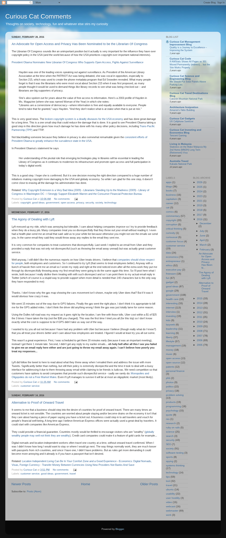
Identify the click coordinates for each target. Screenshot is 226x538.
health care (172, 299)
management (173, 345)
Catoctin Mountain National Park (186, 98)
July (202, 231)
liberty (169, 337)
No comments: (62, 199)
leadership (172, 329)
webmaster (172, 510)
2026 (200, 182)
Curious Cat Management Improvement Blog (185, 43)
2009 (200, 326)
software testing (175, 452)
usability (170, 493)
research (171, 423)
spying (169, 461)
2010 (200, 321)
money (170, 350)
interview (171, 312)
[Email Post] (75, 199)
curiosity (170, 233)
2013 (200, 308)
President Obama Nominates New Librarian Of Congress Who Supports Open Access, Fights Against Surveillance (77, 62)
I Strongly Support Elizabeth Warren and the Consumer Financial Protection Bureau (94, 193)
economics (172, 257)
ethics (169, 265)
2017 (200, 214)
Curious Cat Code (180, 58)
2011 (200, 317)
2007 (200, 335)
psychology (172, 410)
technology (110, 202)
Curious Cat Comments (38, 16)
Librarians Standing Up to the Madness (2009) (109, 190)
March (203, 244)
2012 (200, 312)
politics (170, 386)
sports (169, 457)
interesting (172, 303)
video (169, 502)
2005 (200, 345)
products (171, 402)
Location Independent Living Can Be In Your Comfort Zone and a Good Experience (69, 461)
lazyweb (170, 324)
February (205, 249)
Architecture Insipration (184, 107)
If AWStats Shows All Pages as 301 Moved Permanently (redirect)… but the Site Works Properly (190, 64)
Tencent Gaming (178, 135)
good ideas (38, 202)
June (203, 235)
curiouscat (171, 237)
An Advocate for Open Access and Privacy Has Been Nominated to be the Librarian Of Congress (79, 44)
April (202, 240)
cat (167, 207)
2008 (200, 331)
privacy (80, 202)
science (170, 431)
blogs (169, 186)
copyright (25, 202)
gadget (170, 282)
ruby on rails (173, 427)
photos (170, 382)
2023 (200, 196)
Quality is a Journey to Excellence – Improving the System (188, 49)
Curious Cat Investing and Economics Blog (185, 131)
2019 (200, 205)
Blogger (119, 529)
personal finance (175, 371)
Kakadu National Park (181, 164)
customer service (30, 386)
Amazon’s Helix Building (182, 110)
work (168, 515)
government (52, 202)
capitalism (171, 199)
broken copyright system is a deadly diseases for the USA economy (84, 119)
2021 (200, 201)
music (169, 354)
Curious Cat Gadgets (182, 118)
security (89, 202)
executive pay (173, 269)
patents (170, 366)
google (170, 290)
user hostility (173, 498)
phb (168, 378)
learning (170, 333)
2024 (200, 191)
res (168, 419)
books (169, 190)
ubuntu (170, 489)
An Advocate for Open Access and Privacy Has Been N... (206, 260)
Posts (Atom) (34, 491)
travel (73, 473)
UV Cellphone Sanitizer (181, 121)
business (171, 195)
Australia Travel (179, 161)
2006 (200, 340)
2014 (200, 303)
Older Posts (149, 484)
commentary (173, 216)
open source (173, 362)
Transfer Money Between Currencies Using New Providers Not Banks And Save (88, 464)
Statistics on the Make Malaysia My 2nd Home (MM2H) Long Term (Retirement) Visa (188, 149)
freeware (171, 273)
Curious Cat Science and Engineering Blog (185, 77)
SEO (168, 444)
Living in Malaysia (181, 144)
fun (168, 278)
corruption (171, 224)
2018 (200, 210)
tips (168, 476)
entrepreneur (173, 261)
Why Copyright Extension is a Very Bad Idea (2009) (51, 190)
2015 (200, 298)
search (170, 436)
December (205, 223)
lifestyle (170, 341)
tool (168, 481)
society (99, 202)
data (168, 252)
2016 (200, 219)
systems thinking (175, 465)
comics (170, 211)
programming (173, 406)
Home (85, 484)
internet (170, 307)
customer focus (174, 241)
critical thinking (174, 228)
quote (169, 415)
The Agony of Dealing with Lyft (33, 219)
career (169, 203)
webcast (170, 506)
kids (168, 320)
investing (171, 316)
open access (68, 202)
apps (168, 182)
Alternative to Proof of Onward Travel (38, 402)
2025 (200, 187)
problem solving (175, 395)
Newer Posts (21, 484)
